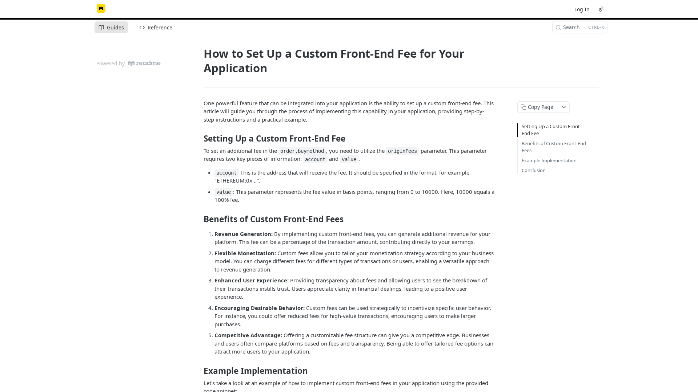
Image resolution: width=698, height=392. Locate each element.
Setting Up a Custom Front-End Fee (551, 130)
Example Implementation (549, 160)
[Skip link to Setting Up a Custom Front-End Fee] (199, 139)
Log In (582, 9)
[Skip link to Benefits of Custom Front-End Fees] (199, 219)
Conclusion (534, 170)
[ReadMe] (144, 63)
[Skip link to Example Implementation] (199, 371)
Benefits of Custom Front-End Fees (554, 147)
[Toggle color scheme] (601, 9)
